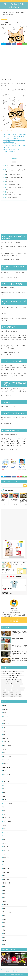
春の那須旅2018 (5, 692)
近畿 (4, 933)
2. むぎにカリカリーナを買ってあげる (13, 136)
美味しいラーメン (5, 696)
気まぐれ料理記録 (5, 694)
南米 (4, 893)
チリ (4, 792)
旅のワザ (5, 904)
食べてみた (19, 696)
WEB (4, 705)
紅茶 (20, 694)
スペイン (5, 778)
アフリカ (5, 716)
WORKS (5, 709)
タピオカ (10, 677)
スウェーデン (6, 774)
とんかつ (4, 673)
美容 (4, 922)
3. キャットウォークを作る (10, 138)
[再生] (3, 965)
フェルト (5, 825)
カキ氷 (10, 675)
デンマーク (6, 796)
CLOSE (14, 161)
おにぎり (22, 671)
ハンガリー (6, 814)
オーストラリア (7, 745)
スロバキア (6, 781)
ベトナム (5, 832)
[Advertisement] (14, 62)
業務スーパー (18, 692)
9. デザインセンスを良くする (11, 149)
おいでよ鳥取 (16, 671)
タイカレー (4, 677)
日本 (4, 915)
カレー (14, 675)
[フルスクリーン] (25, 965)
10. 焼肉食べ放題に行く (9, 151)
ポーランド (6, 850)
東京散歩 (11, 692)
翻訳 (4, 926)
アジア (5, 712)
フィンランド (6, 817)
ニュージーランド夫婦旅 (6, 679)
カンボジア (6, 760)
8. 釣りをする (6, 147)
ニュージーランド (7, 803)
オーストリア (6, 749)
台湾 (4, 897)
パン (20, 679)
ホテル (5, 839)
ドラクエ (15, 677)
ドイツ (5, 799)
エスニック (4, 675)
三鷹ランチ (20, 681)
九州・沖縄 (6, 879)
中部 (4, 875)
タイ (4, 785)
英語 (4, 930)
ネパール (5, 807)
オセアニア (6, 741)
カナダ (5, 752)
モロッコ (5, 864)
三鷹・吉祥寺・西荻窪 (6, 683)
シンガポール (6, 767)
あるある (10, 671)
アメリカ (5, 720)
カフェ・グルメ (7, 756)
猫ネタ (12, 694)
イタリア (5, 731)
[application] (14, 959)
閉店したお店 (13, 696)
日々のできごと (4, 19)
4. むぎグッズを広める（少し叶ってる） (14, 140)
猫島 (16, 694)
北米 (4, 886)
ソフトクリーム (20, 675)
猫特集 (5, 919)
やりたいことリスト (5, 455)
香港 (4, 944)
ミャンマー (6, 861)
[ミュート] (22, 965)
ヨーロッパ (6, 868)
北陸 (4, 890)
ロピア (9, 681)
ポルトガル (6, 846)
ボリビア (5, 843)
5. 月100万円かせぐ (8, 142)
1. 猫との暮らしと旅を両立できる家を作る (14, 134)
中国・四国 (6, 872)
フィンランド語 (7, 821)
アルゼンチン (6, 723)
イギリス (5, 727)
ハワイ (5, 810)
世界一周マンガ (20, 683)
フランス (5, 828)
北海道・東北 (6, 883)
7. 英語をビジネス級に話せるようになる (14, 145)
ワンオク (14, 681)
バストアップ (15, 679)
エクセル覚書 (19, 673)
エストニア (6, 738)
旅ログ (5, 908)
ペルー (5, 835)
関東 (4, 937)
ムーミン (4, 681)
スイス (5, 770)
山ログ (5, 901)
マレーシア (6, 854)
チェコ (5, 788)
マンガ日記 (6, 857)
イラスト (5, 734)
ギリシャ (5, 763)
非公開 (5, 940)
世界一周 (13, 683)
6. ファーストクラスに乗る (10, 144)
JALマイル (4, 671)
